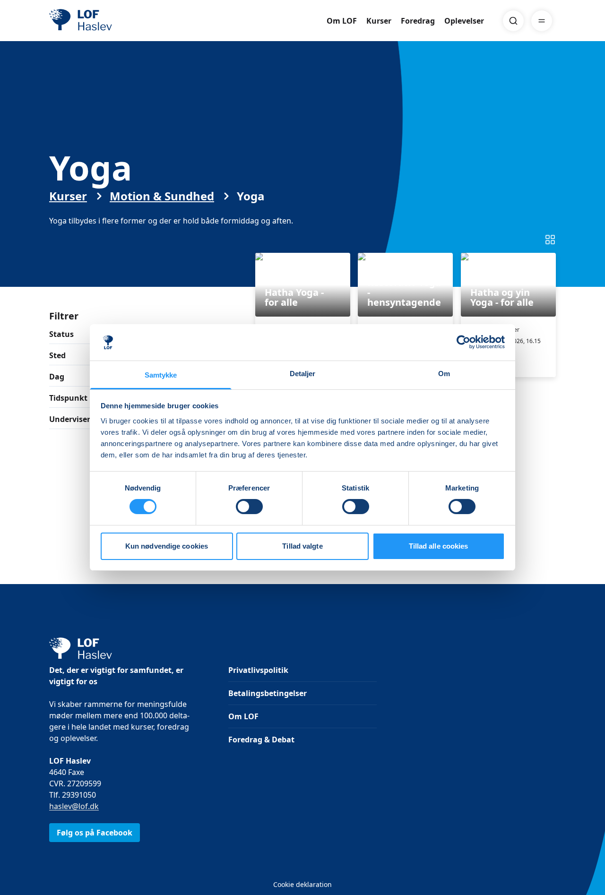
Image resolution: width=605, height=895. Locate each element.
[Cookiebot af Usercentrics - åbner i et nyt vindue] (463, 342)
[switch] (249, 506)
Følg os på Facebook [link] (94, 832)
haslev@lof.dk (74, 806)
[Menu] (541, 20)
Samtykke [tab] (161, 375)
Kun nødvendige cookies (166, 546)
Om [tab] (444, 374)
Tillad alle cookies (438, 546)
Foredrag (418, 21)
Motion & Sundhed (162, 196)
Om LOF (342, 21)
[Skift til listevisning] (550, 239)
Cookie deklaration (302, 884)
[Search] (513, 20)
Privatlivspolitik (258, 670)
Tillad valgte (302, 546)
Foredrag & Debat (261, 739)
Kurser (378, 21)
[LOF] (118, 21)
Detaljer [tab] (303, 374)
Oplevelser (464, 21)
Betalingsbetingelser (267, 693)
